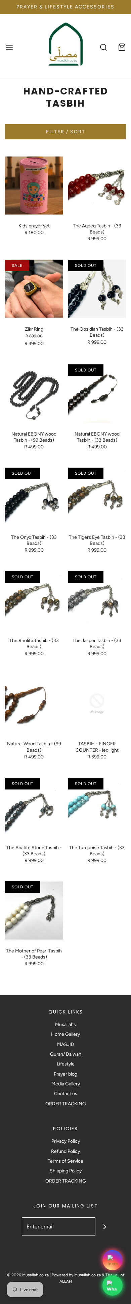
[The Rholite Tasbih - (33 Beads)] (34, 600)
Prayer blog (65, 1074)
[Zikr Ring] (34, 289)
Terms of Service (65, 1161)
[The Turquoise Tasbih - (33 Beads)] (97, 807)
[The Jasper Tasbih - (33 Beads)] (97, 600)
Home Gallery (65, 1034)
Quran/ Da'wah (65, 1054)
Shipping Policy (66, 1171)
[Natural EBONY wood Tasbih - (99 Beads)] (34, 393)
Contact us (65, 1094)
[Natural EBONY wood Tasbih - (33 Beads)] (97, 393)
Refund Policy (65, 1151)
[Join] (104, 1226)
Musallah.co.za (87, 1275)
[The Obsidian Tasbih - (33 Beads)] (97, 289)
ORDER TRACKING (65, 1104)
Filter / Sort (65, 132)
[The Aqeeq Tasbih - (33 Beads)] (97, 185)
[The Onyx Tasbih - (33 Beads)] (34, 497)
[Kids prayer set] (34, 185)
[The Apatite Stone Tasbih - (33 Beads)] (34, 807)
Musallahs (65, 1024)
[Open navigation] (9, 47)
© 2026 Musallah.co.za (28, 1275)
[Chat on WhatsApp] (112, 1285)
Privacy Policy (65, 1141)
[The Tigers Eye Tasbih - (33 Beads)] (97, 497)
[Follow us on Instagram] (112, 1260)
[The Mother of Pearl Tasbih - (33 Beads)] (34, 910)
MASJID (65, 1044)
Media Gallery (65, 1084)
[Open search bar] (103, 47)
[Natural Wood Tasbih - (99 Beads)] (34, 703)
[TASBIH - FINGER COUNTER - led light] (97, 703)
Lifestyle (66, 1064)
